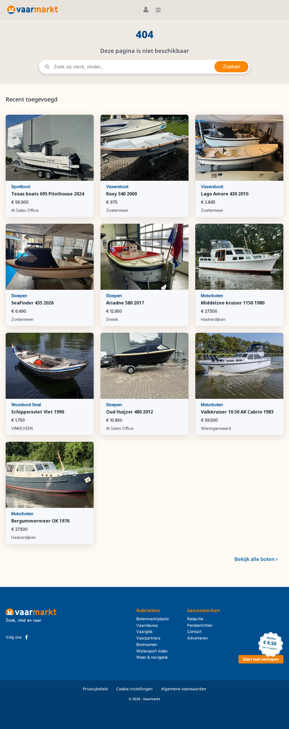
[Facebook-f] (26, 637)
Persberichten (200, 625)
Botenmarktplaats (152, 618)
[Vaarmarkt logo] (32, 10)
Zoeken (231, 66)
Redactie (195, 618)
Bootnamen (146, 644)
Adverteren (197, 638)
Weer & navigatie (152, 657)
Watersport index (152, 651)
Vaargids (144, 631)
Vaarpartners (148, 638)
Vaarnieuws (147, 625)
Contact (194, 631)
